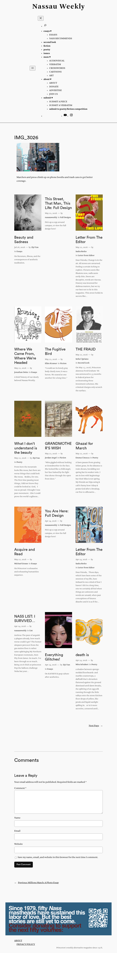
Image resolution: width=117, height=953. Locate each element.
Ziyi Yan (35, 247)
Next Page (96, 725)
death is (82, 655)
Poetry (19, 462)
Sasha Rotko (81, 251)
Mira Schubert (82, 664)
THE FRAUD (86, 349)
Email (17, 831)
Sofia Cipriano (82, 359)
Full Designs (65, 217)
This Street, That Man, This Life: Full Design (58, 203)
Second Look (83, 363)
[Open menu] (32, 68)
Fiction (63, 363)
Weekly (72, 6)
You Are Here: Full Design (56, 513)
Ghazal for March (84, 446)
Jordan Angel (51, 458)
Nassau (45, 6)
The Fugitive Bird (55, 351)
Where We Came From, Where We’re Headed (25, 356)
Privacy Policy (26, 944)
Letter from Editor (86, 255)
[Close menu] (41, 18)
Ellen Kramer (51, 363)
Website (18, 844)
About (18, 940)
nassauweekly (51, 217)
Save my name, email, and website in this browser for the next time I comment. (58, 857)
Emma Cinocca (82, 458)
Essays (19, 251)
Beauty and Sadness (23, 240)
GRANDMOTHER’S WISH (58, 446)
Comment (20, 788)
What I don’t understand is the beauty (25, 448)
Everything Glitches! (54, 657)
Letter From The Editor (89, 240)
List (31, 631)
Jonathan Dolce (21, 372)
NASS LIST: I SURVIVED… (24, 619)
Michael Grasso (21, 564)
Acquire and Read (24, 552)
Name (17, 818)
